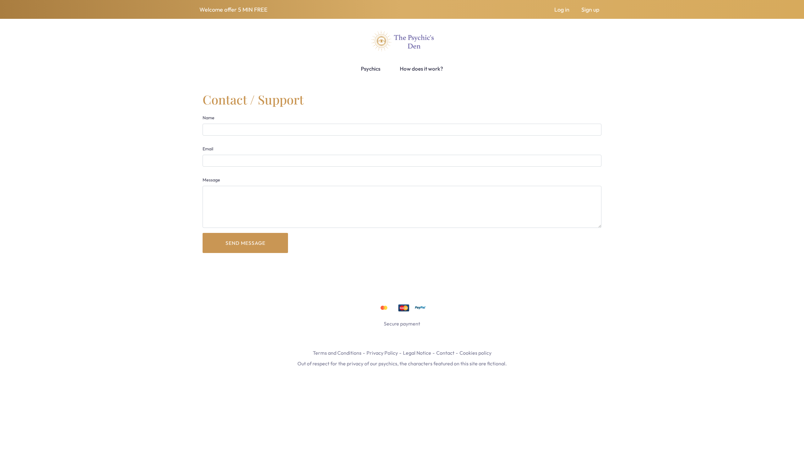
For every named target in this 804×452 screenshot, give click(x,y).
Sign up (590, 9)
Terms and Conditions (337, 353)
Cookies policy (475, 353)
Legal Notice (417, 353)
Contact (445, 353)
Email (208, 149)
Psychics (370, 68)
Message (211, 180)
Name (209, 118)
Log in (561, 9)
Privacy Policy (382, 353)
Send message (245, 243)
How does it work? (421, 68)
